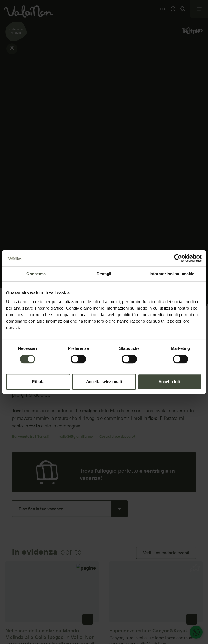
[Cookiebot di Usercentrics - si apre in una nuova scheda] (178, 258)
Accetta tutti (169, 381)
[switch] (78, 359)
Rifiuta (38, 381)
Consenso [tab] (36, 273)
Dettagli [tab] (104, 273)
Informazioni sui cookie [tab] (172, 273)
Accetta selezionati (104, 381)
